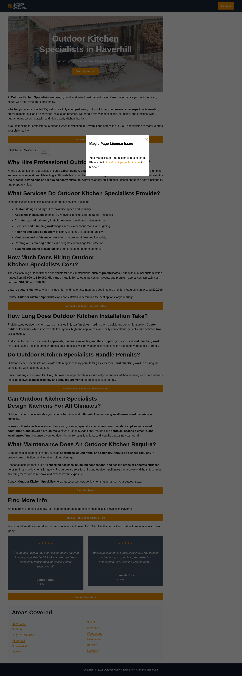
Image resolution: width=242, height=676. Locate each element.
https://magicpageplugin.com (122, 162)
